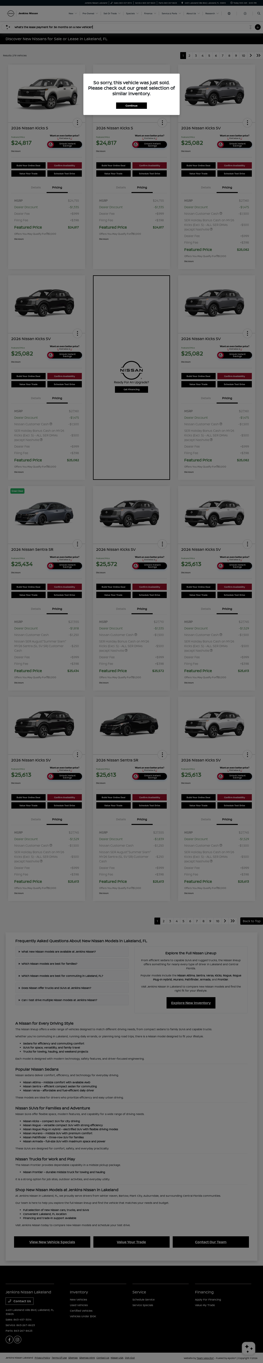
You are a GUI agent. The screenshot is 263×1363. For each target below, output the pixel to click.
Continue (131, 105)
